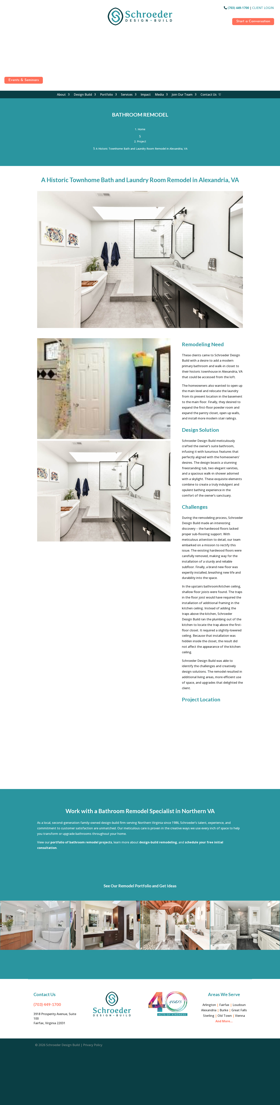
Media (159, 95)
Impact (146, 95)
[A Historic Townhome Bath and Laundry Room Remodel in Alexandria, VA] (140, 328)
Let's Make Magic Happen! (140, 860)
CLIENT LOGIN (263, 8)
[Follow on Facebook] (6, 8)
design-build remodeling (158, 842)
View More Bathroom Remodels (140, 965)
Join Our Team (182, 95)
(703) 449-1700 (238, 8)
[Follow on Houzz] (6, 33)
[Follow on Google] (6, 25)
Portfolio (106, 95)
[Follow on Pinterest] (6, 58)
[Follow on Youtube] (6, 50)
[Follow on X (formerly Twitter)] (6, 67)
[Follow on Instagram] (6, 16)
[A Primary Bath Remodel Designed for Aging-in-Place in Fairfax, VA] (105, 925)
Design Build (83, 95)
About (61, 95)
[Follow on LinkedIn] (6, 42)
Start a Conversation (253, 21)
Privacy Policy (92, 1045)
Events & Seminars (23, 80)
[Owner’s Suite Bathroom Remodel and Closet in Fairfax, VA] (175, 925)
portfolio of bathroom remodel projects (81, 842)
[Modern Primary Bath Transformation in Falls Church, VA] (35, 925)
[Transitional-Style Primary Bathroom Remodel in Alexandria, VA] (245, 925)
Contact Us (209, 95)
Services (127, 95)
